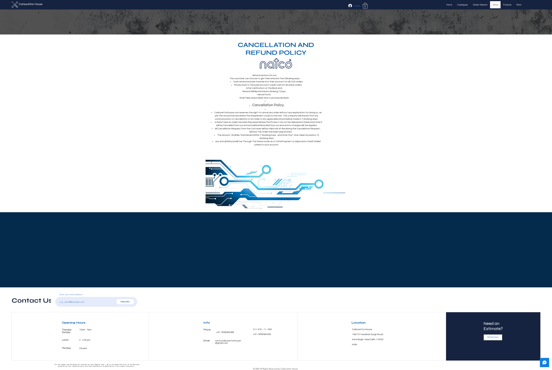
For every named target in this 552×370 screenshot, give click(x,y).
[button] (365, 6)
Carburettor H (28, 4)
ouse (40, 4)
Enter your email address (71, 294)
